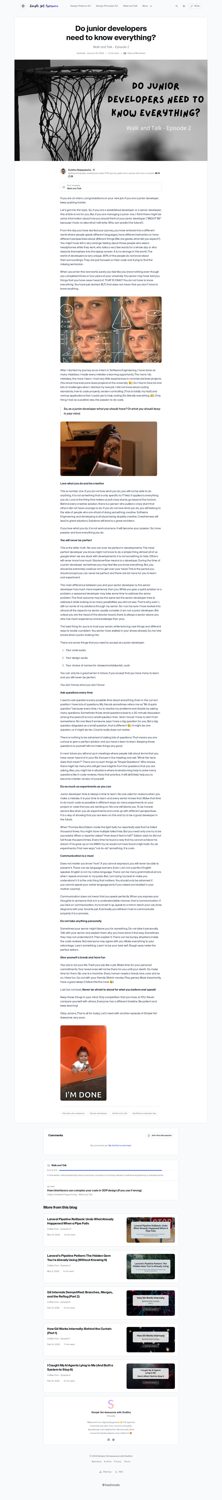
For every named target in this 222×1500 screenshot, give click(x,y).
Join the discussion (161, 1135)
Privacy (117, 1461)
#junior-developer (98, 1113)
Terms (127, 1461)
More (145, 6)
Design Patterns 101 (80, 6)
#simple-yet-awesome (73, 1113)
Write (197, 6)
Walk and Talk (130, 6)
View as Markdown (136, 53)
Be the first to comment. (120, 1145)
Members (96, 1461)
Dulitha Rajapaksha (79, 170)
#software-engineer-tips (144, 1113)
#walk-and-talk (119, 1113)
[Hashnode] (113, 1440)
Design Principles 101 (107, 6)
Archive (107, 1461)
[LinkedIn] (93, 170)
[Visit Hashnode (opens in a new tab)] (111, 1485)
